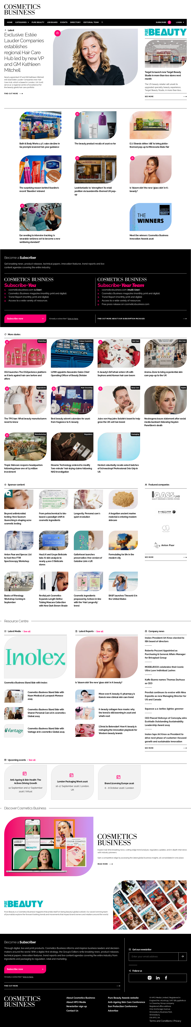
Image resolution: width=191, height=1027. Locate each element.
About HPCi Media (76, 1002)
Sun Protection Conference (122, 1006)
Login (179, 22)
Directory (75, 22)
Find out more (11, 94)
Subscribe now (15, 318)
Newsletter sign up (76, 1006)
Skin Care (182, 341)
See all (26, 631)
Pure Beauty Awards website (123, 998)
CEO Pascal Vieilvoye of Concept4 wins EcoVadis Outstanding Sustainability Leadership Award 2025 (166, 721)
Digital (183, 388)
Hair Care (135, 341)
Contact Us (72, 1010)
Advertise (113, 1010)
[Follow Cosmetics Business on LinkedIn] (157, 978)
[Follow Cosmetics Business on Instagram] (149, 978)
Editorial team (91, 22)
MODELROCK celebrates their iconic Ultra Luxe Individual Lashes (164, 668)
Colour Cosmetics (85, 341)
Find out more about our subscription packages (121, 319)
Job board (52, 22)
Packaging (135, 434)
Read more (103, 864)
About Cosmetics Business (80, 998)
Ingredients (41, 388)
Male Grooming (86, 388)
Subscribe (161, 22)
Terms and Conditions (160, 1021)
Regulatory (88, 434)
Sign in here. (73, 319)
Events (63, 22)
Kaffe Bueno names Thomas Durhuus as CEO (165, 681)
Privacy (177, 1021)
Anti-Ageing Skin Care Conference (126, 1002)
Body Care (135, 388)
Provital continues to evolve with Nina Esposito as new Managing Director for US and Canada (165, 696)
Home (9, 22)
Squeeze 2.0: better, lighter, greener (164, 709)
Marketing (42, 341)
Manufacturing (40, 434)
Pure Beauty (38, 22)
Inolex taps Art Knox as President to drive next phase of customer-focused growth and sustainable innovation (165, 738)
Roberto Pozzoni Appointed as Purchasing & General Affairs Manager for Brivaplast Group (165, 654)
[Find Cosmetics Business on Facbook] (166, 978)
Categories (21, 22)
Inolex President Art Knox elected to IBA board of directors (164, 639)
